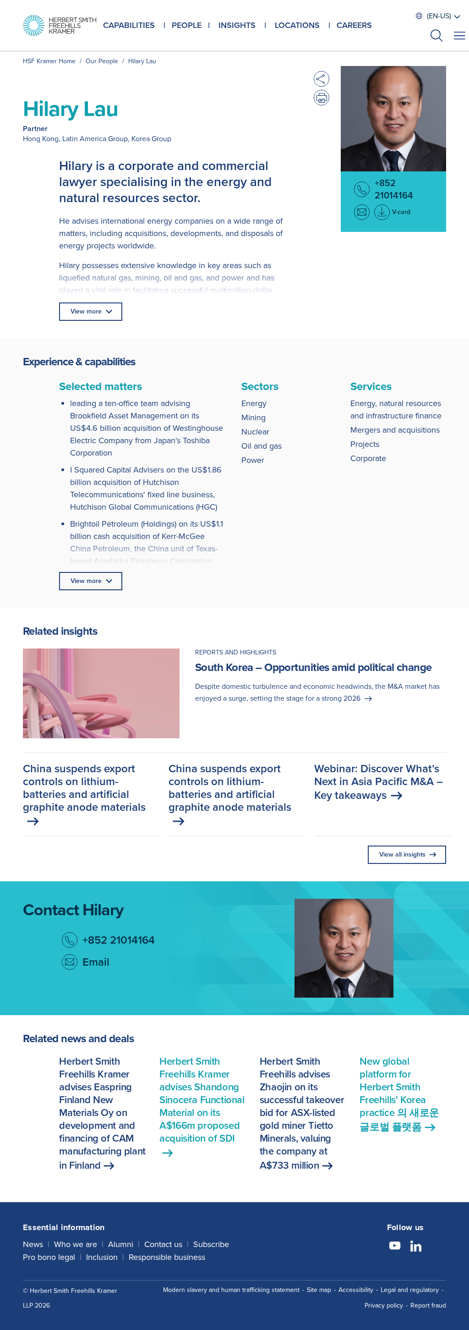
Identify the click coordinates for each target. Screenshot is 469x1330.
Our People (102, 61)
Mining (253, 417)
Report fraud (428, 1305)
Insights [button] (237, 25)
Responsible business (167, 1257)
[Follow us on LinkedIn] (415, 1247)
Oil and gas (261, 446)
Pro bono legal (49, 1257)
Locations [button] (297, 25)
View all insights (402, 854)
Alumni (120, 1244)
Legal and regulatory (410, 1290)
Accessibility (355, 1290)
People (187, 25)
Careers (354, 25)
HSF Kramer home (49, 61)
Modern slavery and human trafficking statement (231, 1290)
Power (252, 460)
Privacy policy (384, 1305)
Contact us (163, 1244)
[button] (436, 37)
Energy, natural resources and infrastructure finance (396, 409)
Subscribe (211, 1244)
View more (86, 311)
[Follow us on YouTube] (395, 1247)
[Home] (59, 25)
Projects (364, 444)
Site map (319, 1290)
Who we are (75, 1244)
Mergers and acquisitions (395, 430)
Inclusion (102, 1257)
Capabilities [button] (129, 25)
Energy (254, 403)
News (33, 1244)
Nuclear (255, 432)
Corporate (368, 458)
